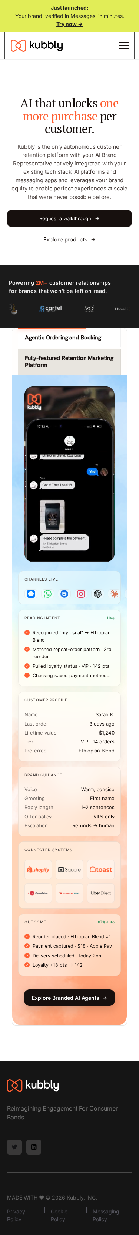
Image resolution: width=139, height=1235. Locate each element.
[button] (122, 45)
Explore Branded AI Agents (69, 998)
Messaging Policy (106, 1215)
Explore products (69, 239)
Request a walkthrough (69, 218)
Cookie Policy (59, 1215)
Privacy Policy (16, 1215)
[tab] (69, 338)
